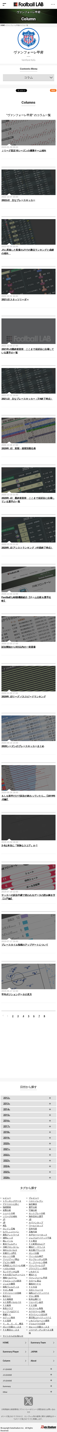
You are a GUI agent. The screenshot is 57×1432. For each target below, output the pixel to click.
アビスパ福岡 (9, 1262)
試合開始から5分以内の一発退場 (18, 647)
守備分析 (33, 1210)
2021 (6, 1149)
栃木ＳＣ (7, 1296)
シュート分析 (9, 1213)
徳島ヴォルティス (11, 1287)
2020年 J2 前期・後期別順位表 (18, 448)
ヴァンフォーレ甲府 (38, 1278)
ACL (4, 1225)
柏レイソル (8, 1241)
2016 (6, 1120)
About (33, 1361)
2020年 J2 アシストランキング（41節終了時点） (27, 547)
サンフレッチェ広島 (38, 1259)
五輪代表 (33, 1232)
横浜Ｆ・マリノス (37, 1247)
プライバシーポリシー (28, 1409)
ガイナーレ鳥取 (36, 1308)
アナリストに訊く (11, 1204)
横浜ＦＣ (33, 1274)
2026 (6, 1177)
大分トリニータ (36, 1290)
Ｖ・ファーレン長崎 (38, 1262)
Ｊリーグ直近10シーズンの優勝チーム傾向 (23, 150)
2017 (6, 1126)
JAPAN (34, 1352)
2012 (6, 1098)
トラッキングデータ (12, 1201)
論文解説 (33, 1204)
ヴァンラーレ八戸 (37, 1265)
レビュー (7, 1198)
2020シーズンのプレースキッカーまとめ (22, 746)
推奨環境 (14, 1409)
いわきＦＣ (34, 1271)
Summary (7, 1386)
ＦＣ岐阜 (7, 1305)
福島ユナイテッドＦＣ (39, 1293)
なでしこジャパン (11, 1232)
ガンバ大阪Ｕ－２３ (12, 1327)
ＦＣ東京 (33, 1241)
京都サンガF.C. (9, 1253)
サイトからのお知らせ (13, 1336)
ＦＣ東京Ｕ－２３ (11, 1330)
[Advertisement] (28, 1047)
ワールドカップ (36, 1225)
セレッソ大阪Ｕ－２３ (39, 1327)
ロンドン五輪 (9, 1228)
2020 (6, 1143)
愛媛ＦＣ (7, 1314)
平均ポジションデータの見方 (16, 994)
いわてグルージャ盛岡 (39, 1320)
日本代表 (33, 1228)
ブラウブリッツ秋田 (38, 1268)
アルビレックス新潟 (12, 1281)
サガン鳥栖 (8, 1290)
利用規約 (6, 1409)
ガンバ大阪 (34, 1253)
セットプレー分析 (37, 1213)
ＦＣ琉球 (7, 1320)
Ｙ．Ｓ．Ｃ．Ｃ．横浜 (13, 1324)
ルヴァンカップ (36, 1222)
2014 (6, 1109)
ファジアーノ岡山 (11, 1259)
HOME (3, 25)
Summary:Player (11, 1352)
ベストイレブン (36, 1201)
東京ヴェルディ (10, 1244)
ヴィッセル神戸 (36, 1256)
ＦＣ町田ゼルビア (37, 1244)
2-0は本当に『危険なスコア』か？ (19, 845)
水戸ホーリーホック (38, 1235)
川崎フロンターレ (11, 1247)
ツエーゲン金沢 (36, 1302)
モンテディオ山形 (11, 1271)
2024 (6, 1166)
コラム (28, 77)
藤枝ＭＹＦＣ (35, 1284)
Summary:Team (38, 1342)
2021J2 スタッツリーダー (15, 299)
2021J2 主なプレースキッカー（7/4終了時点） (27, 398)
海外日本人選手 (36, 1216)
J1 (4, 1219)
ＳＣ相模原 (8, 1299)
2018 (6, 1132)
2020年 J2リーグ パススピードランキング (23, 696)
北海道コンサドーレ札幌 (14, 1265)
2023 (6, 1160)
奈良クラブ (8, 1308)
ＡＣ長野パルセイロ (12, 1302)
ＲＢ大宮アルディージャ (14, 1274)
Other (5, 1392)
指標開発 (7, 1207)
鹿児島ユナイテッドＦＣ (40, 1317)
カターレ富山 (35, 1281)
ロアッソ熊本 (9, 1317)
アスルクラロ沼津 (37, 1324)
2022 (6, 1154)
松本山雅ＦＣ (35, 1299)
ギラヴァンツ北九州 (38, 1314)
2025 (6, 1172)
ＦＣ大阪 (33, 1305)
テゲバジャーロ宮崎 (12, 1293)
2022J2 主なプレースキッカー (18, 200)
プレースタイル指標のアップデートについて (24, 944)
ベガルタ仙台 (9, 1268)
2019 (6, 1137)
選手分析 (33, 1207)
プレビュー (34, 1198)
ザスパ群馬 (34, 1296)
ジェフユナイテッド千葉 (40, 1238)
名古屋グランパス (37, 1250)
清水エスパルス (10, 1250)
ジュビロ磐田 (9, 1284)
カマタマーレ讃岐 (37, 1311)
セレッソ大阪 (9, 1256)
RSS (53, 90)
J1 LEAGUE (7, 1369)
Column (6, 1361)
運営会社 (41, 1409)
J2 (30, 1219)
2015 (6, 1115)
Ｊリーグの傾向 (10, 1216)
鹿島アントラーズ (11, 1235)
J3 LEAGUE (7, 1381)
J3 (4, 1222)
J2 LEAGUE (7, 1375)
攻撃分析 (7, 1210)
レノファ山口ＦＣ (11, 1311)
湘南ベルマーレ (10, 1278)
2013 (6, 1103)
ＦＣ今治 (33, 1287)
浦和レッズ (8, 1238)
